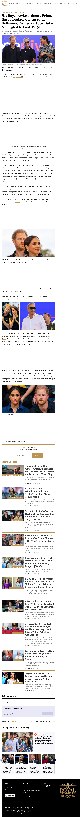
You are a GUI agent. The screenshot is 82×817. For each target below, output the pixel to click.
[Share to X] (46, 68)
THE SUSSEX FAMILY (14, 3)
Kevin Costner (16, 171)
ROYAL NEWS (47, 3)
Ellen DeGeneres (7, 344)
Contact (7, 785)
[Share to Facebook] (44, 68)
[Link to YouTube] (50, 786)
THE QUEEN (71, 3)
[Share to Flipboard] (50, 68)
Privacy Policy (8, 787)
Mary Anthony (29, 530)
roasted (17, 202)
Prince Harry (6, 74)
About (6, 783)
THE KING (63, 3)
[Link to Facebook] (42, 786)
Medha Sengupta (30, 483)
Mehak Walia (29, 506)
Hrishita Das (29, 573)
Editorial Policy (9, 792)
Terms (6, 789)
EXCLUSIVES (38, 3)
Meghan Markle (18, 77)
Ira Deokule (29, 596)
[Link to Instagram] (47, 786)
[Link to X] (44, 786)
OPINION (55, 3)
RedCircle (10, 414)
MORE (77, 3)
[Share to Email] (53, 68)
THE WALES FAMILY (27, 3)
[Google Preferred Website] (10, 797)
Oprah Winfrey (45, 341)
